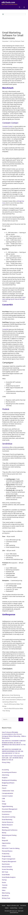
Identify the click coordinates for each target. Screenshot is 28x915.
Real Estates (6, 864)
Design (4, 804)
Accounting (5, 770)
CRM (3, 798)
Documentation (7, 812)
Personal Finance (7, 851)
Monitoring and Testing (9, 835)
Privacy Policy (6, 762)
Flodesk (5, 409)
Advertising (5, 775)
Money (4, 832)
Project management (8, 859)
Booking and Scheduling (9, 780)
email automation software (14, 699)
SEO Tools (5, 872)
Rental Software (7, 867)
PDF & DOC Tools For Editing (10, 848)
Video (3, 890)
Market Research (7, 825)
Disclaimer (23, 905)
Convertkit (7, 304)
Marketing (5, 827)
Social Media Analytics (8, 877)
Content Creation (7, 796)
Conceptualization (7, 793)
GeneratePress (14, 912)
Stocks (4, 882)
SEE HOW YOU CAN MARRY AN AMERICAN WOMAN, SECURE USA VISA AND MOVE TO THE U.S (12, 751)
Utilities (4, 888)
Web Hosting (6, 893)
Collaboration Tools (8, 791)
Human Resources (7, 822)
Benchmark (8, 88)
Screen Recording (7, 869)
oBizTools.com (8, 2)
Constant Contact (10, 122)
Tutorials (4, 885)
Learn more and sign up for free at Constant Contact (14, 299)
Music (4, 838)
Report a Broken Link (13, 905)
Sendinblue (7, 443)
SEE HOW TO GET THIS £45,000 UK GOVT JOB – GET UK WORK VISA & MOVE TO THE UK (13, 758)
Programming (6, 856)
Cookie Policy (13, 908)
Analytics (4, 777)
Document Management (9, 809)
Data (3, 801)
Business (6, 695)
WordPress (5, 895)
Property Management (9, 861)
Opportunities (6, 843)
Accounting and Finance (9, 772)
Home (3, 905)
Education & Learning (8, 817)
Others (4, 846)
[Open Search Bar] (19, 7)
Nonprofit (5, 840)
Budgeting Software (8, 783)
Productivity (5, 853)
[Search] (21, 719)
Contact (21, 908)
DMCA (6, 908)
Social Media (6, 874)
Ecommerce (5, 814)
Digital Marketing (7, 806)
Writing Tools (6, 898)
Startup (4, 880)
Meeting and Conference (9, 830)
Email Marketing (15, 695)
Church (4, 788)
